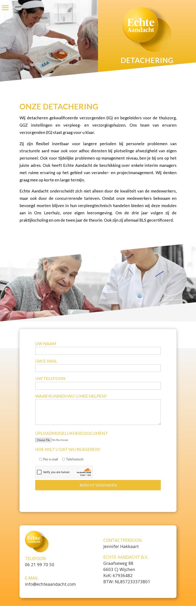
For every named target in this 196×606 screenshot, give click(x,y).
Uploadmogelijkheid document (71, 433)
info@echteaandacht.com (50, 584)
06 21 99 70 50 (39, 564)
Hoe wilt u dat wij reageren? (67, 449)
